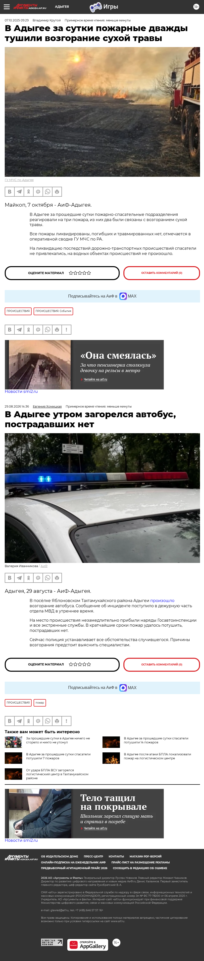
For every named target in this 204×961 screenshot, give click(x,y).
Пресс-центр (93, 856)
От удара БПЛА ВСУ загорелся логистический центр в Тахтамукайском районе (57, 774)
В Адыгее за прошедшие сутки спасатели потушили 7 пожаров (58, 756)
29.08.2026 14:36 (17, 406)
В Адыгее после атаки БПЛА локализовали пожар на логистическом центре (157, 756)
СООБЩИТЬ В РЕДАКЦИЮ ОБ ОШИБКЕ (140, 868)
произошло (162, 600)
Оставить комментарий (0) (161, 273)
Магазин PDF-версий (145, 856)
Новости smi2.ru (21, 391)
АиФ (44, 566)
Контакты (116, 856)
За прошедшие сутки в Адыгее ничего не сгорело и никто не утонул (58, 740)
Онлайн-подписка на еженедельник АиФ (73, 862)
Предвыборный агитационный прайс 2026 (74, 868)
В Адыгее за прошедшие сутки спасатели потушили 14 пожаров (156, 740)
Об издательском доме (59, 856)
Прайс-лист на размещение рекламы (140, 862)
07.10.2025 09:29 (17, 20)
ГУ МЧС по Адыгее (19, 180)
